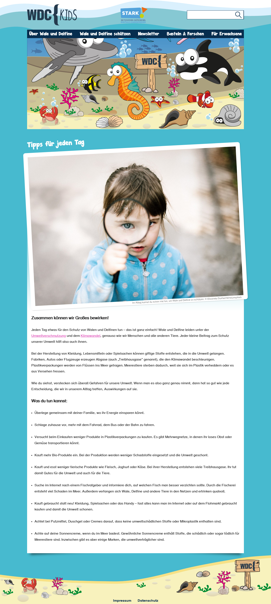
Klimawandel (90, 336)
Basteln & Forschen (185, 34)
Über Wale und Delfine (50, 34)
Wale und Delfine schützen (105, 34)
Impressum (122, 601)
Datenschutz (148, 601)
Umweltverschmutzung (48, 336)
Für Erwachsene (227, 34)
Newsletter (148, 34)
